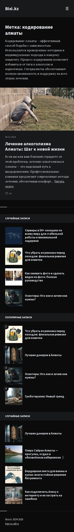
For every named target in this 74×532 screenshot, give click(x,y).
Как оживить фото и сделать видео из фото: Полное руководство (44, 276)
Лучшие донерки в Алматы (43, 355)
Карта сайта (12, 523)
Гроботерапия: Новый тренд (44, 396)
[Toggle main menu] (67, 8)
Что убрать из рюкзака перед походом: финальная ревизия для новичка (45, 256)
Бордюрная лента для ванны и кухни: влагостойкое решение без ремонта (46, 474)
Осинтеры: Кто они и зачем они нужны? (46, 297)
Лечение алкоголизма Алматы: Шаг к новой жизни (35, 146)
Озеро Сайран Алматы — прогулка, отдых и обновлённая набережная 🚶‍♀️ (45, 454)
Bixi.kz (12, 8)
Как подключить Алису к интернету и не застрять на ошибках (43, 495)
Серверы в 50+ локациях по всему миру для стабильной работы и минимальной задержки (44, 235)
